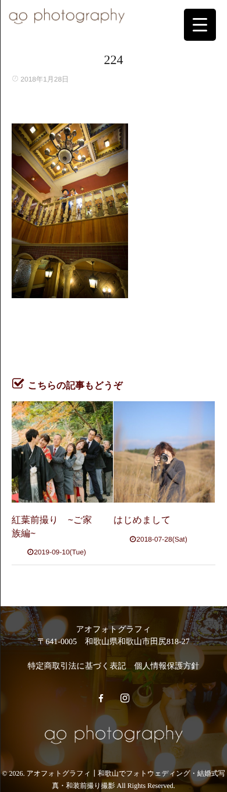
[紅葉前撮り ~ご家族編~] (62, 452)
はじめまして (142, 520)
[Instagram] (124, 699)
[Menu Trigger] (200, 25)
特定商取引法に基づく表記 (77, 666)
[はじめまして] (164, 452)
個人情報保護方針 (166, 666)
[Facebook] (100, 699)
